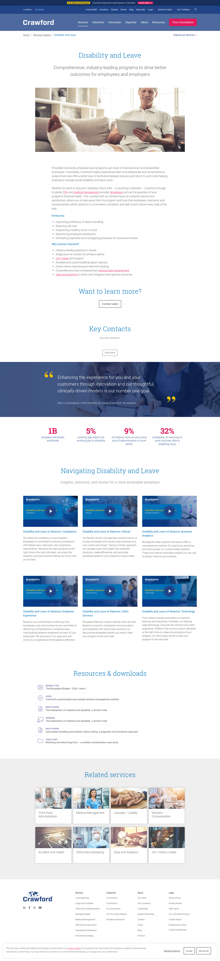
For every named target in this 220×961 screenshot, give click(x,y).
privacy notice (74, 948)
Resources (158, 22)
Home (26, 35)
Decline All (204, 950)
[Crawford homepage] (49, 896)
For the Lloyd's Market (116, 914)
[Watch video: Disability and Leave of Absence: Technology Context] (169, 591)
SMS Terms (174, 908)
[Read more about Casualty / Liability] (129, 806)
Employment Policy (177, 925)
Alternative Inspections (86, 925)
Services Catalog (42, 35)
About (144, 22)
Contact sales (110, 303)
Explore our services (183, 35)
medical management (86, 192)
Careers (114, 9)
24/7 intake (62, 258)
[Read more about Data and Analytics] (129, 845)
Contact (141, 935)
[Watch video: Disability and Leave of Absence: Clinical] (110, 511)
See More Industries (115, 919)
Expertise (130, 22)
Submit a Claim (165, 9)
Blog (131, 9)
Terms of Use (175, 898)
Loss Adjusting (82, 898)
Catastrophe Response (86, 930)
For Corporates (113, 908)
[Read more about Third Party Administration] (53, 806)
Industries (98, 22)
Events (123, 9)
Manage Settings (172, 950)
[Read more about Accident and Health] (53, 845)
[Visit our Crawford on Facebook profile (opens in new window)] (29, 907)
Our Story (142, 898)
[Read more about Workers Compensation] (167, 806)
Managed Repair (83, 914)
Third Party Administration (87, 908)
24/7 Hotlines (183, 9)
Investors (104, 9)
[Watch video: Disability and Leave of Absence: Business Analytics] (169, 511)
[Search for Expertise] (196, 9)
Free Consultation (183, 22)
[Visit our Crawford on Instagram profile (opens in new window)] (34, 907)
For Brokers (111, 903)
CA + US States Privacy (179, 914)
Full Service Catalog (84, 935)
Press (140, 925)
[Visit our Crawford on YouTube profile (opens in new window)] (40, 907)
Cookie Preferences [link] (177, 930)
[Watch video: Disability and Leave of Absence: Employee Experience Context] (50, 591)
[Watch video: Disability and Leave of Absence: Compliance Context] (50, 511)
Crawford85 (91, 9)
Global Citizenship (146, 914)
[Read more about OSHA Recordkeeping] (91, 845)
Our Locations (144, 903)
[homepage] (39, 22)
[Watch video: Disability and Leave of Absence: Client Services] (110, 591)
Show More (110, 352)
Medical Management (85, 919)
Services (83, 22)
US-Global (33, 9)
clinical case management (114, 270)
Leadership (143, 908)
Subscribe (140, 9)
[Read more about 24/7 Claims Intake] (167, 845)
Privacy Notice (175, 903)
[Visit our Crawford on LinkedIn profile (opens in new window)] (24, 907)
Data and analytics (67, 274)
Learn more (144, 3)
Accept (189, 950)
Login (150, 9)
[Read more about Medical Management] (91, 806)
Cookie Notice (175, 919)
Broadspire (116, 192)
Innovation (115, 22)
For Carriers (111, 898)
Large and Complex (84, 903)
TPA (65, 192)
